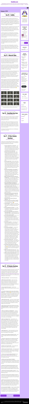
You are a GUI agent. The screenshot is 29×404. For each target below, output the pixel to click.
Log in (23, 104)
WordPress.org (24, 109)
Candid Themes (21, 401)
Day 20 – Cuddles (10, 15)
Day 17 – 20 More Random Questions (10, 137)
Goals (5, 16)
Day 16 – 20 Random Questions (10, 266)
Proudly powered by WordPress (9, 401)
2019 (2, 16)
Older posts (4, 395)
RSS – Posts (24, 96)
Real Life (17, 16)
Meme (10, 139)
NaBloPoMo (9, 16)
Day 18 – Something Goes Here (10, 113)
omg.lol (22, 120)
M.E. (7, 16)
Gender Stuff (8, 56)
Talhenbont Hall (8, 355)
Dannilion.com (14, 2)
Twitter (22, 118)
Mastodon (23, 116)
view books (27, 38)
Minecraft (11, 56)
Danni (15, 13)
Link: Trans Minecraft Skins (5, 89)
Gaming (5, 56)
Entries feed (24, 106)
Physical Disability (13, 16)
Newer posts (16, 395)
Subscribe (23, 86)
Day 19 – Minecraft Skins (10, 55)
